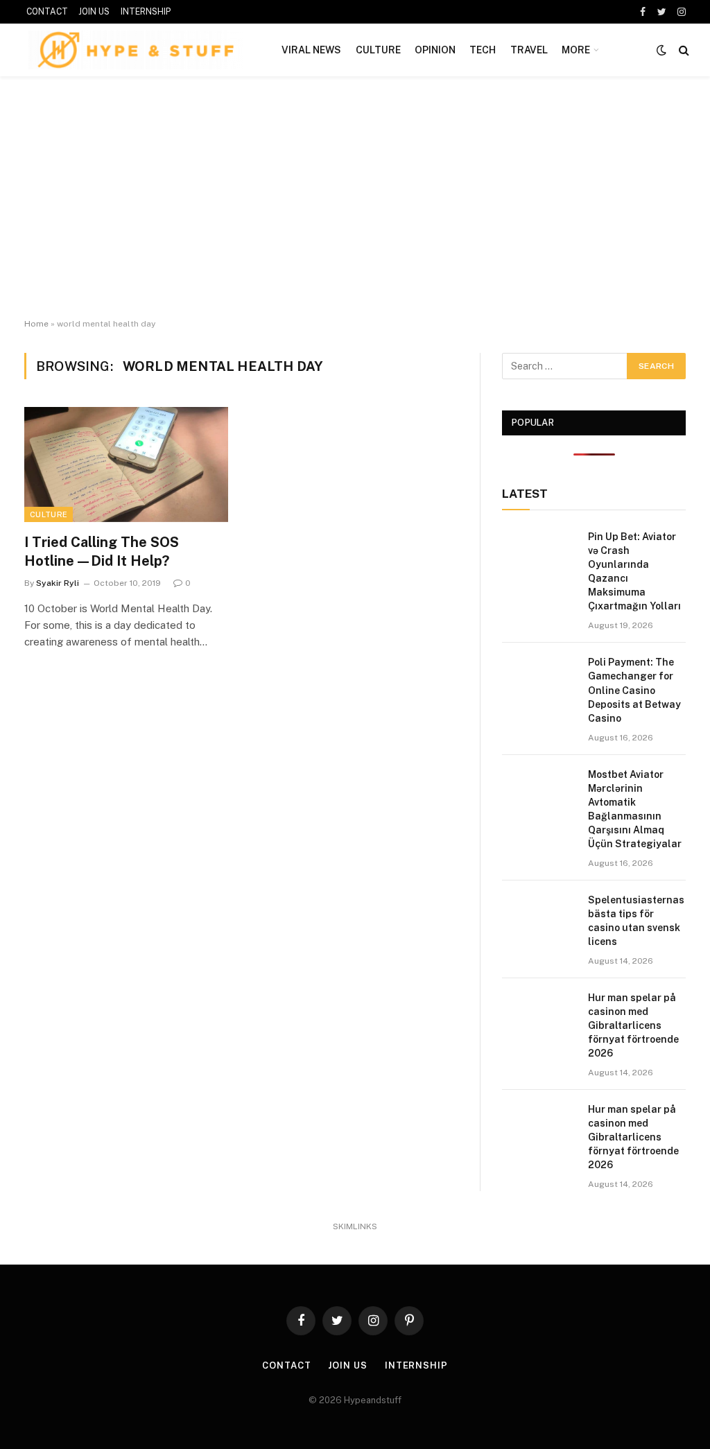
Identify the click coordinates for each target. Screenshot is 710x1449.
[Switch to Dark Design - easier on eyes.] (661, 49)
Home (36, 324)
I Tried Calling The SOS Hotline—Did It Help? (101, 551)
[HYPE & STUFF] (135, 50)
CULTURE (378, 49)
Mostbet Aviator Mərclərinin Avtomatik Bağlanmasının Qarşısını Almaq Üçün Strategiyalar (635, 809)
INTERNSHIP (146, 12)
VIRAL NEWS (311, 49)
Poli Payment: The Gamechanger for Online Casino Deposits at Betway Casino (634, 690)
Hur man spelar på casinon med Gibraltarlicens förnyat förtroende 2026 (633, 1025)
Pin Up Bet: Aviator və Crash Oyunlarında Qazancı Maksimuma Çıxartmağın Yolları (634, 571)
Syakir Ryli (57, 583)
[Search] (682, 50)
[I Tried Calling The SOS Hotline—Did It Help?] (126, 464)
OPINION (435, 49)
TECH (482, 49)
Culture (48, 514)
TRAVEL (529, 49)
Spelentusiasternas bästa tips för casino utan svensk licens (636, 920)
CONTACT (47, 12)
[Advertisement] (355, 198)
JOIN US (94, 12)
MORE (576, 49)
